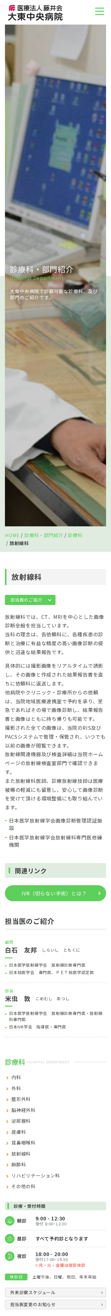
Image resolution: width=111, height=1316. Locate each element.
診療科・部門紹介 (43, 535)
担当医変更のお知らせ (33, 1304)
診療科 (75, 535)
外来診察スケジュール (33, 1292)
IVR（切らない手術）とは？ (54, 893)
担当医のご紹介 (26, 600)
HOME (12, 535)
